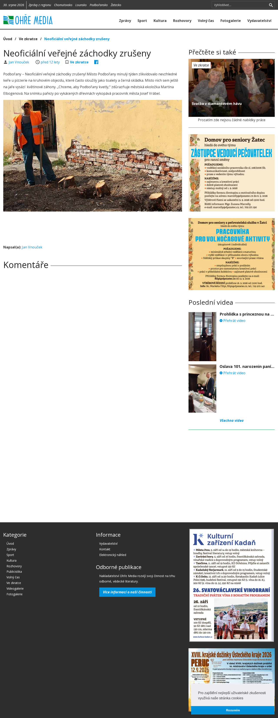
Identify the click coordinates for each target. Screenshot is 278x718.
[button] (244, 698)
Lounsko (81, 5)
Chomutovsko (63, 5)
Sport (142, 20)
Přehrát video (233, 320)
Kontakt (104, 549)
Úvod (7, 38)
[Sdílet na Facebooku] (96, 62)
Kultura (160, 20)
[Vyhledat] (271, 5)
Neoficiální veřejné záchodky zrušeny (76, 38)
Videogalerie (15, 588)
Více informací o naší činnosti (127, 592)
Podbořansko (99, 5)
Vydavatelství (259, 20)
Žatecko (116, 5)
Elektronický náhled (112, 555)
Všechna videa (232, 420)
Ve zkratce (28, 38)
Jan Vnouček (19, 62)
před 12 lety (50, 62)
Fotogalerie (230, 20)
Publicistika (14, 571)
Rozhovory (182, 20)
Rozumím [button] (233, 710)
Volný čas (206, 20)
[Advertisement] (93, 227)
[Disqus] (92, 333)
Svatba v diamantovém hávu (217, 103)
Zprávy (125, 20)
